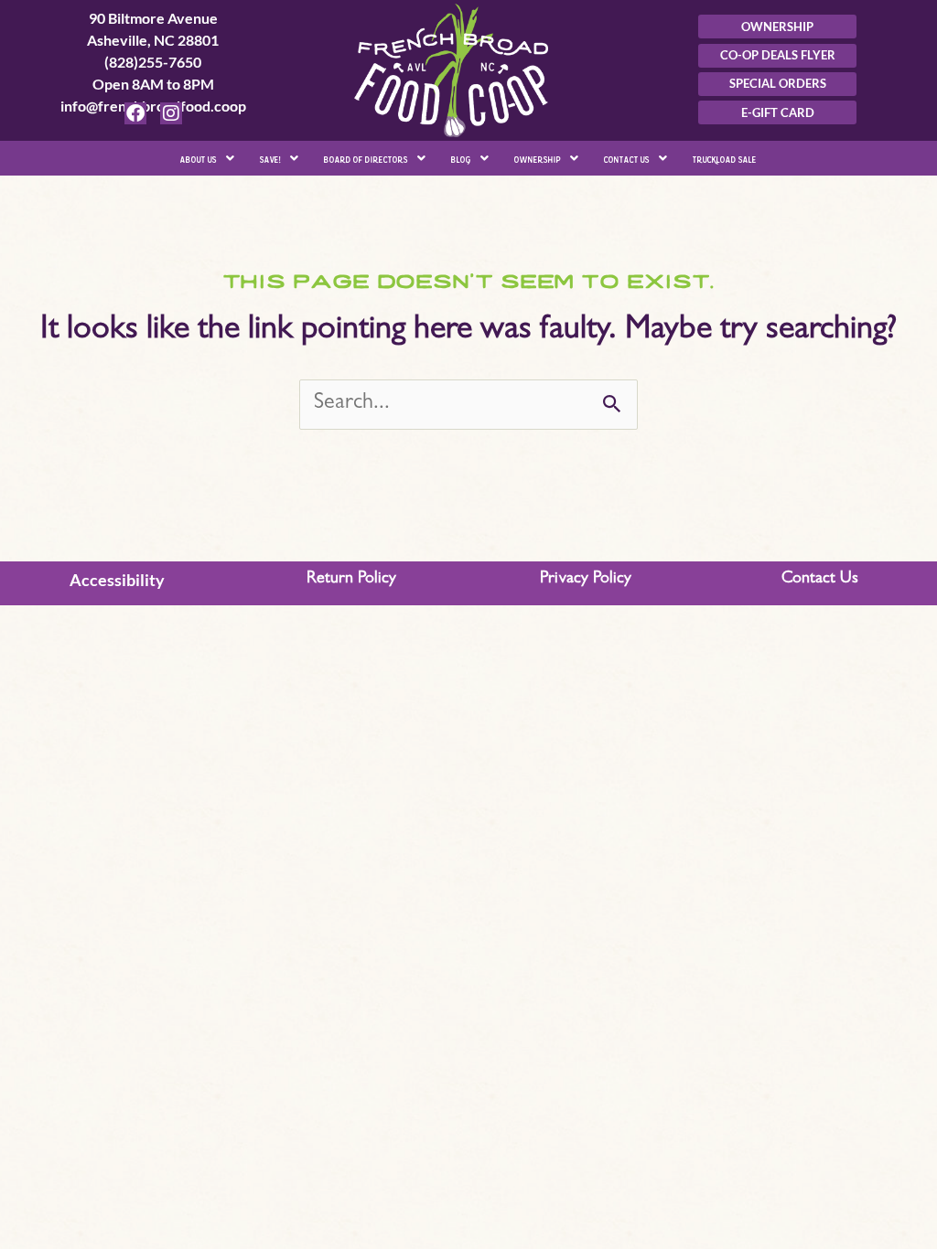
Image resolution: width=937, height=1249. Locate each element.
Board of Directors (366, 157)
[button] (207, 158)
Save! (270, 157)
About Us (198, 157)
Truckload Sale (725, 157)
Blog (461, 157)
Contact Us (627, 157)
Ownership (537, 157)
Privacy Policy (585, 579)
